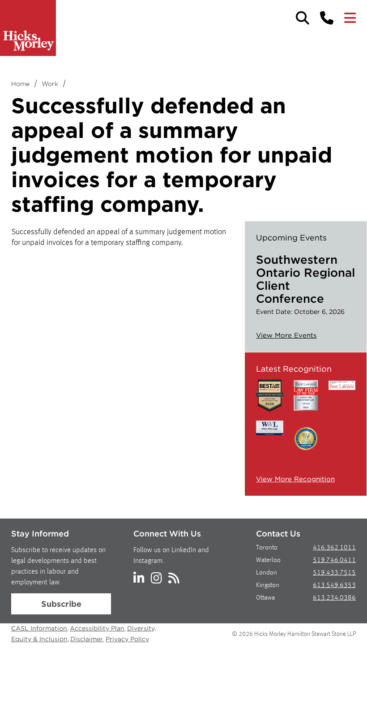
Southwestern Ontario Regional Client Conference (305, 279)
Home (20, 83)
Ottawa (265, 598)
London (266, 573)
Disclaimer (86, 639)
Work (50, 83)
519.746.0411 (334, 560)
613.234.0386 (334, 598)
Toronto (266, 548)
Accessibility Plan (97, 628)
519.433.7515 (334, 573)
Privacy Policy (127, 639)
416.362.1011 (334, 548)
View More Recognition (295, 479)
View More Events (286, 335)
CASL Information (39, 628)
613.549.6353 (334, 585)
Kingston (267, 585)
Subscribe (61, 604)
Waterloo (268, 560)
